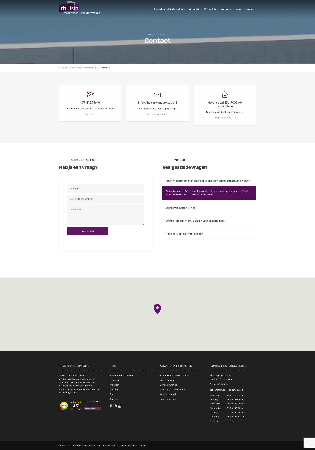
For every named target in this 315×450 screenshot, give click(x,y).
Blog (238, 9)
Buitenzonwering (168, 385)
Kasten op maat (168, 394)
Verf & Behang (167, 380)
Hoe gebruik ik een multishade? (184, 233)
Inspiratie (194, 9)
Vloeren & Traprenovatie (172, 390)
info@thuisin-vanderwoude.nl (228, 390)
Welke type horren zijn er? (181, 207)
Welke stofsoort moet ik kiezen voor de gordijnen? (195, 220)
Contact (249, 9)
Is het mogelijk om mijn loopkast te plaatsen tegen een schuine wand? (208, 180)
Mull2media (141, 445)
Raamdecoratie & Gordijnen (174, 375)
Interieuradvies (168, 399)
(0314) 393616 (220, 384)
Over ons (225, 9)
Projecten (210, 9)
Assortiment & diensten (168, 9)
